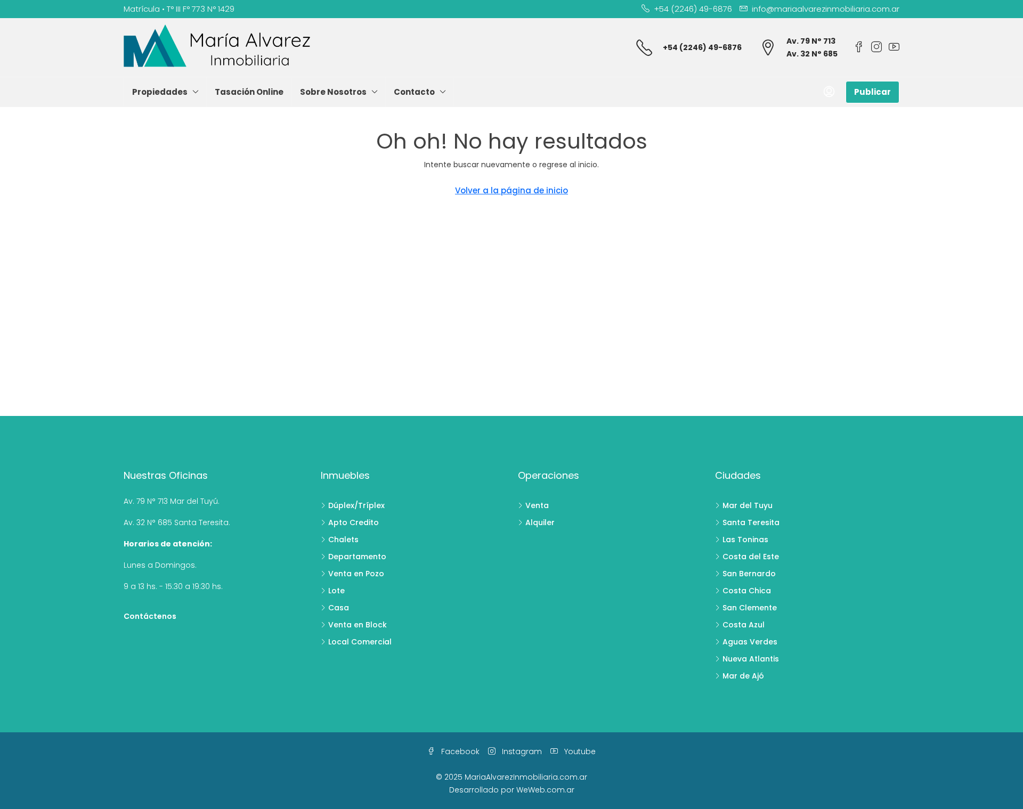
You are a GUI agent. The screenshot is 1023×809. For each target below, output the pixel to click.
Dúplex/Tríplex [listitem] (356, 505)
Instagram (521, 751)
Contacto (414, 91)
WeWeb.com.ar (545, 790)
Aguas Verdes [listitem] (749, 641)
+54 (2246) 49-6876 (702, 47)
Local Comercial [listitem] (360, 641)
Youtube (579, 751)
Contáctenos (150, 616)
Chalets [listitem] (343, 539)
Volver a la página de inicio (511, 190)
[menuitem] (829, 92)
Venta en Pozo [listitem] (356, 573)
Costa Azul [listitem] (743, 624)
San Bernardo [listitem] (749, 573)
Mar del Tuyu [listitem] (747, 505)
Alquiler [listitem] (540, 522)
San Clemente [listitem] (749, 607)
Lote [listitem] (336, 590)
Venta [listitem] (537, 505)
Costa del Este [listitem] (750, 556)
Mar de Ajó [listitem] (743, 676)
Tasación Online (249, 91)
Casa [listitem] (338, 607)
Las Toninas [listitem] (745, 539)
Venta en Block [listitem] (357, 624)
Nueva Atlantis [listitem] (750, 658)
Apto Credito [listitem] (353, 522)
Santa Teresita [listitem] (751, 522)
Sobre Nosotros (333, 91)
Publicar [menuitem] (872, 91)
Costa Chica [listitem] (746, 590)
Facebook (459, 751)
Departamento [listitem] (357, 556)
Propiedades (160, 91)
